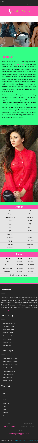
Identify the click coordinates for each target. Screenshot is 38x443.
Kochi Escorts (7, 342)
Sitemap (5, 416)
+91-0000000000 (7, 4)
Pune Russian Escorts (9, 368)
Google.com (9, 310)
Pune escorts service (19, 64)
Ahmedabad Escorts (9, 323)
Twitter (36, 440)
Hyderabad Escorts (8, 329)
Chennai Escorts (8, 336)
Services (5, 400)
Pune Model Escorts (9, 371)
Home (4, 393)
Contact (5, 412)
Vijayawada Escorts (8, 326)
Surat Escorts (7, 345)
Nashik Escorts (7, 380)
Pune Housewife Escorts (10, 361)
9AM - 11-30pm (17, 4)
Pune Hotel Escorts (8, 374)
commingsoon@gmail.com (30, 4)
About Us (5, 397)
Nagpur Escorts (7, 377)
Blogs (4, 409)
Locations (6, 403)
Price (4, 406)
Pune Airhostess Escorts (10, 365)
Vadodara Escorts (8, 332)
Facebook (30, 440)
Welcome (2, 1)
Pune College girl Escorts (10, 358)
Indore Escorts (7, 339)
